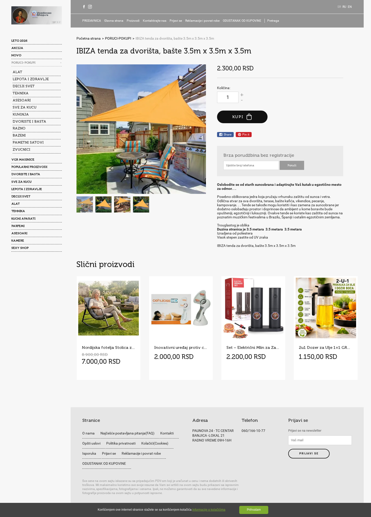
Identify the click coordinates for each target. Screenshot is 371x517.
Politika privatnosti (121, 443)
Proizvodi (133, 20)
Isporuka (89, 453)
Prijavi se (176, 20)
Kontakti (167, 433)
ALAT (17, 72)
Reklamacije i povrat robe (202, 20)
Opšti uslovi (91, 443)
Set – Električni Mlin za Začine (253, 347)
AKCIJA (17, 48)
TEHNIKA (21, 93)
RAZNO (19, 128)
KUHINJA (21, 114)
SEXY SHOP (20, 248)
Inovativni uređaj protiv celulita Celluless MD (181, 347)
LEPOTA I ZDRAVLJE (31, 79)
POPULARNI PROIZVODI (29, 167)
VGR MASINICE (22, 159)
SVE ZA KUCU (24, 107)
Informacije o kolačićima (208, 509)
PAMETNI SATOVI (28, 142)
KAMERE (17, 240)
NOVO (16, 55)
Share (227, 134)
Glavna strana (113, 20)
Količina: (223, 88)
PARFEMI (17, 226)
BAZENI (19, 135)
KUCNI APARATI (23, 218)
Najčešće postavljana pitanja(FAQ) (127, 433)
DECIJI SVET (24, 86)
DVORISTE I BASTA (29, 121)
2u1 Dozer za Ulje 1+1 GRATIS (325, 347)
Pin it (245, 134)
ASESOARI (22, 100)
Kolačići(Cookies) (154, 443)
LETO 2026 (19, 40)
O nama (88, 433)
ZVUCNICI (21, 149)
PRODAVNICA (91, 20)
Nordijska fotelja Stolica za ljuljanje (108, 347)
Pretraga (273, 20)
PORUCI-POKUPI (23, 62)
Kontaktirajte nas (154, 20)
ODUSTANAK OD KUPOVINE (242, 20)
